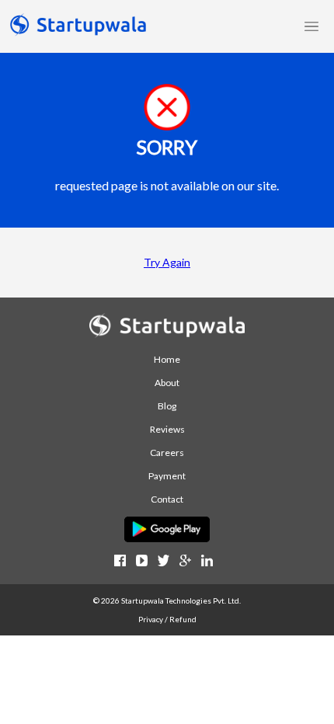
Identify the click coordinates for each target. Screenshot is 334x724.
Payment (167, 476)
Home (167, 359)
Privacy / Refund (167, 619)
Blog (167, 406)
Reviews (167, 429)
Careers (167, 452)
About (167, 382)
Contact (167, 499)
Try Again (167, 262)
